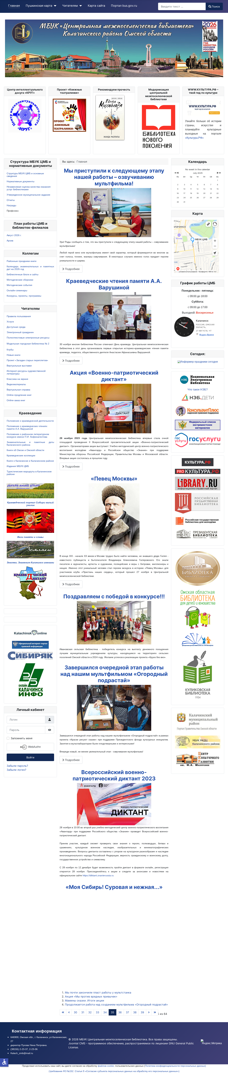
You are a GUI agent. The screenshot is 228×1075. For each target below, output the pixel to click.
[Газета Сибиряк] (30, 655)
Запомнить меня (21, 738)
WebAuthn (34, 747)
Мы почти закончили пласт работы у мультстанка (98, 992)
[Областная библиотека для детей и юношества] (198, 609)
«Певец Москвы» (114, 478)
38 (135, 1012)
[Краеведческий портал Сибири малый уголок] (30, 490)
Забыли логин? (16, 769)
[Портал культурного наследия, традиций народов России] (197, 461)
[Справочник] (197, 483)
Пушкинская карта (39, 5)
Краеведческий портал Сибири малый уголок (30, 503)
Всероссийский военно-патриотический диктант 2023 (114, 775)
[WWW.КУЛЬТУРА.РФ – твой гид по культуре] (203, 107)
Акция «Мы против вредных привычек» (91, 996)
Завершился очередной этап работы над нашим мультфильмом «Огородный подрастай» (114, 674)
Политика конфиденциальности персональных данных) (175, 1065)
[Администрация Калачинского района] (30, 680)
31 (82, 1012)
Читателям (70, 5)
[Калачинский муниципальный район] (197, 721)
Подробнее (72, 269)
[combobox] (182, 6)
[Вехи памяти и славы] (30, 520)
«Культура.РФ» (194, 137)
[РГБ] (197, 503)
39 (142, 1012)
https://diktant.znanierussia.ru (98, 875)
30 (75, 1012)
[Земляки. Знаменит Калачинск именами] (30, 549)
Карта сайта (96, 5)
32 (90, 1012)
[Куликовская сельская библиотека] (198, 674)
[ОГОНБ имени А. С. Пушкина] (197, 568)
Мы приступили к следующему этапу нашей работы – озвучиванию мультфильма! (114, 177)
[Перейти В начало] (63, 1012)
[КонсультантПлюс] (197, 410)
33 (97, 1012)
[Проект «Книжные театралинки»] (69, 115)
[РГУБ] (197, 520)
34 (105, 1012)
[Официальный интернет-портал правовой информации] (30, 644)
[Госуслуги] (197, 439)
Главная (14, 5)
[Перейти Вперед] (149, 1012)
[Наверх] (222, 1068)
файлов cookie (106, 1065)
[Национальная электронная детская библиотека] (197, 397)
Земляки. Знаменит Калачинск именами (30, 562)
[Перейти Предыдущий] (69, 1012)
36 (120, 1012)
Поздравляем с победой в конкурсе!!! (114, 596)
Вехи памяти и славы (30, 537)
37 (127, 1012)
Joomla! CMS (76, 1043)
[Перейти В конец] (155, 1012)
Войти (30, 757)
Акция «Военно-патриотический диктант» (114, 375)
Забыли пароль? (17, 765)
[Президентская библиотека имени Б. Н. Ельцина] (197, 534)
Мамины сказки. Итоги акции (84, 1000)
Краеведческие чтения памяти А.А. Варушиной (114, 284)
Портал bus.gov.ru (124, 5)
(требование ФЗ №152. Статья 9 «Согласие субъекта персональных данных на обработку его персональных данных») (114, 1071)
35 (112, 1012)
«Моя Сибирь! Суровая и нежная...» (114, 887)
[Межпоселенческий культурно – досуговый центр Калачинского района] (197, 741)
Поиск (216, 6)
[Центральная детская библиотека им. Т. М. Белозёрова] (197, 639)
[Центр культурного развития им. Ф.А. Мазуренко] (197, 759)
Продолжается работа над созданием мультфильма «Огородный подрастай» (116, 1004)
